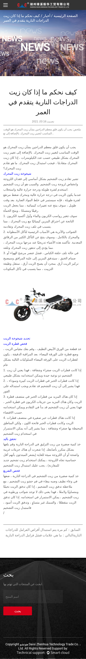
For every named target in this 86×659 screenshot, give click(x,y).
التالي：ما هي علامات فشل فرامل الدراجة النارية (39, 535)
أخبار (46, 15)
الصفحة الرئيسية (66, 15)
